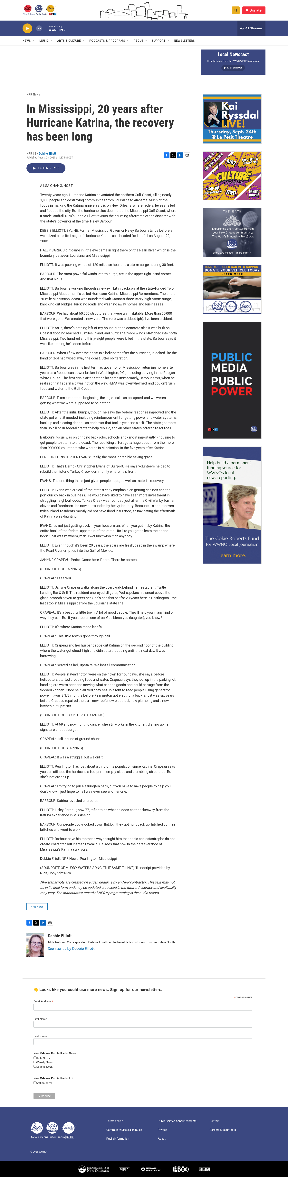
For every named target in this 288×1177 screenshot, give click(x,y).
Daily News (43, 1058)
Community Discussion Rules (124, 1129)
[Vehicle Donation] (232, 289)
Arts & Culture (69, 40)
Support (159, 40)
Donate (255, 10)
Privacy (162, 1129)
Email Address (43, 1001)
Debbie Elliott (47, 153)
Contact (214, 1121)
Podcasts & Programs (107, 40)
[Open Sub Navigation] (33, 40)
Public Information (117, 1138)
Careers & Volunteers (223, 1129)
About (138, 40)
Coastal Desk (44, 1066)
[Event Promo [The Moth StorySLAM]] (232, 232)
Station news (44, 1082)
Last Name (40, 1036)
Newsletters (184, 40)
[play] (27, 28)
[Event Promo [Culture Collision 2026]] (232, 176)
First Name (40, 1018)
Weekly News (44, 1062)
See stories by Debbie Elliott (71, 948)
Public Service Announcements (177, 1121)
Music (44, 40)
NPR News (33, 94)
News (27, 40)
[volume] (39, 28)
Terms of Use (114, 1121)
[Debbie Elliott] (35, 945)
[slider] (45, 28)
